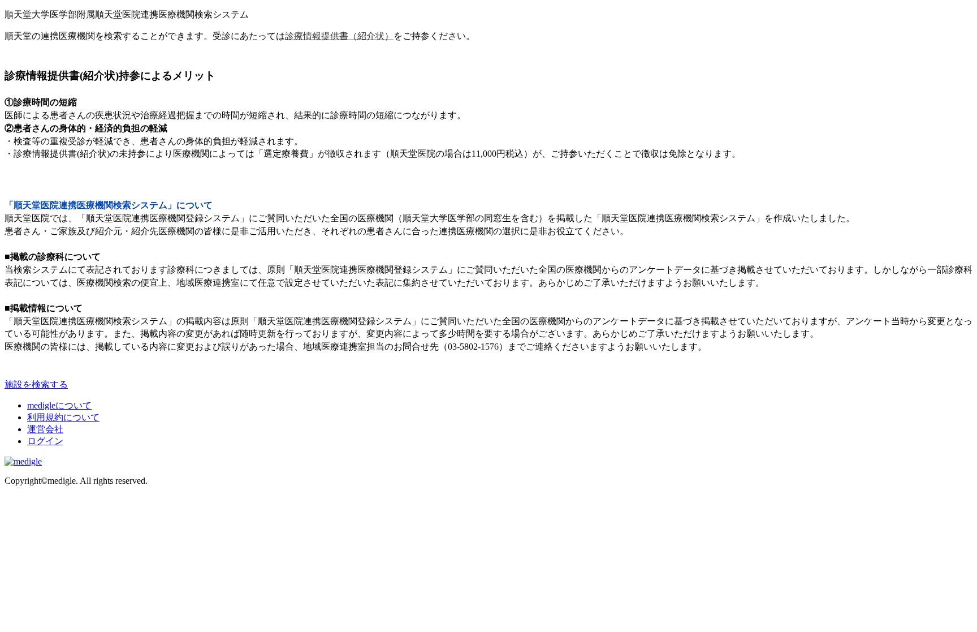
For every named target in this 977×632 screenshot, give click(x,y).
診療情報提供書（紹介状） (339, 36)
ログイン (45, 441)
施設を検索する (36, 384)
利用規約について (63, 417)
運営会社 (45, 429)
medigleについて (59, 405)
